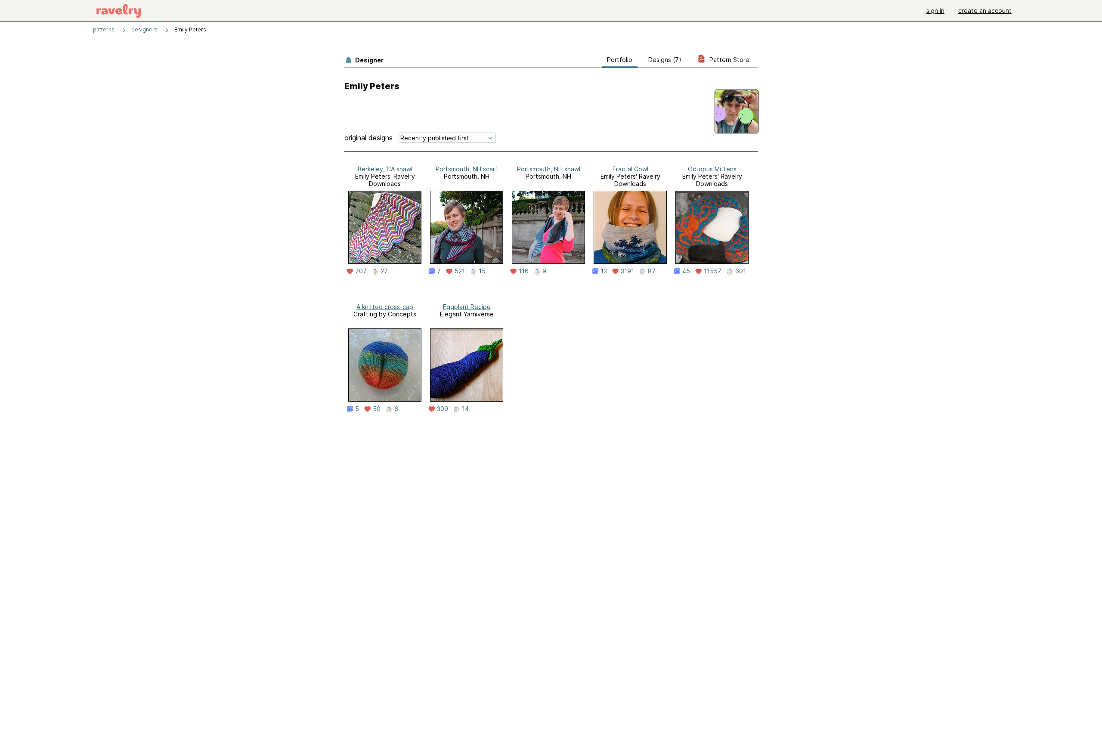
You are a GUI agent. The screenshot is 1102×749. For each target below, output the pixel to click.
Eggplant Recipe (467, 306)
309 (442, 408)
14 (465, 408)
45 (686, 271)
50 (377, 408)
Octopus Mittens (712, 169)
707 (361, 271)
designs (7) (664, 59)
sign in (935, 10)
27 (384, 271)
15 (482, 271)
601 (740, 271)
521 (460, 271)
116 (524, 271)
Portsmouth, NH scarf (467, 169)
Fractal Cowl (630, 169)
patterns (104, 29)
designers (144, 29)
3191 (627, 271)
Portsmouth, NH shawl (548, 169)
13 (604, 271)
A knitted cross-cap (384, 306)
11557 (712, 271)
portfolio (619, 59)
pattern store (728, 59)
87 (652, 271)
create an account (985, 10)
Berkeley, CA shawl (385, 169)
